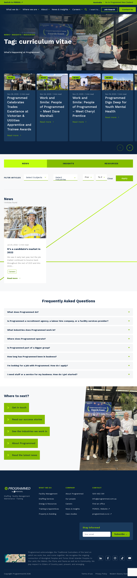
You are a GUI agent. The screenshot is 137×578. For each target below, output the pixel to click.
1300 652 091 (98, 494)
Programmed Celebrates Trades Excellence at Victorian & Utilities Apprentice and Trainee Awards (19, 113)
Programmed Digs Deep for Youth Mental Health (116, 104)
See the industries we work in (29, 431)
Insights (68, 163)
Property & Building (47, 514)
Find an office (98, 504)
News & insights (73, 509)
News (10, 78)
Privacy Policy (101, 574)
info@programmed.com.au (104, 499)
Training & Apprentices (49, 509)
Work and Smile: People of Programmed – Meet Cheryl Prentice (85, 107)
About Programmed (23, 443)
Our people (71, 499)
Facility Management (48, 494)
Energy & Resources (48, 504)
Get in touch (19, 407)
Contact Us (127, 9)
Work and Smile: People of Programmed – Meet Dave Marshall (52, 107)
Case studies (71, 514)
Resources (111, 163)
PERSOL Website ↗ (101, 509)
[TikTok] (122, 558)
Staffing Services (46, 499)
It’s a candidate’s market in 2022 (23, 251)
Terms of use (87, 574)
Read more (13, 135)
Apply (124, 178)
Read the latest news (24, 455)
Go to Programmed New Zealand (119, 2)
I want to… (95, 9)
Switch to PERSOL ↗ (13, 2)
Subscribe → (120, 534)
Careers (12, 272)
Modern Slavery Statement (121, 574)
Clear (110, 178)
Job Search (109, 9)
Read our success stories (27, 419)
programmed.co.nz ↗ (102, 514)
